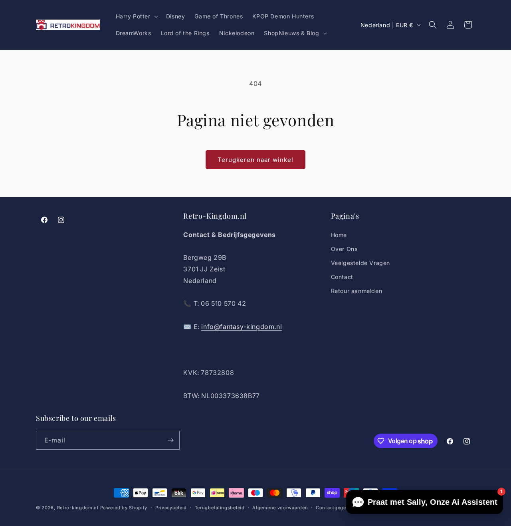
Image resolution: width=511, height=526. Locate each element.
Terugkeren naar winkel (255, 159)
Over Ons (344, 248)
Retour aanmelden (356, 290)
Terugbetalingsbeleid (220, 507)
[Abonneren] (170, 440)
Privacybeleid (171, 507)
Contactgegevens (336, 507)
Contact (342, 276)
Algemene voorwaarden (280, 507)
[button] (136, 16)
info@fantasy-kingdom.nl (241, 327)
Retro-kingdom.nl (78, 507)
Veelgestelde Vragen (360, 262)
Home (339, 234)
